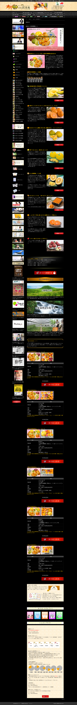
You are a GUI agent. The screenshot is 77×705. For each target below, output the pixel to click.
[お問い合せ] (59, 15)
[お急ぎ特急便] (59, 13)
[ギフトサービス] (49, 13)
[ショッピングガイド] (38, 15)
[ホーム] (17, 13)
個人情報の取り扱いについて (16, 703)
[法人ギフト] (61, 17)
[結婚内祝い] (23, 17)
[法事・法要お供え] (53, 17)
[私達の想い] (17, 15)
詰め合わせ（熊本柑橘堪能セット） (32, 26)
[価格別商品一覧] (28, 13)
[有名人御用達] (28, 15)
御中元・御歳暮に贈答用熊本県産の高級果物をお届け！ (44, 0)
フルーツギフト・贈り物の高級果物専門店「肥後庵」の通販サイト (23, 0)
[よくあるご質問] (49, 15)
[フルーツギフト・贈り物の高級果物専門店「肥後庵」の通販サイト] (21, 7)
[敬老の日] (38, 17)
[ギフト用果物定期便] (38, 13)
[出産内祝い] (16, 17)
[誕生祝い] (31, 17)
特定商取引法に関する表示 (24, 703)
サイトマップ (30, 703)
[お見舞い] (46, 17)
